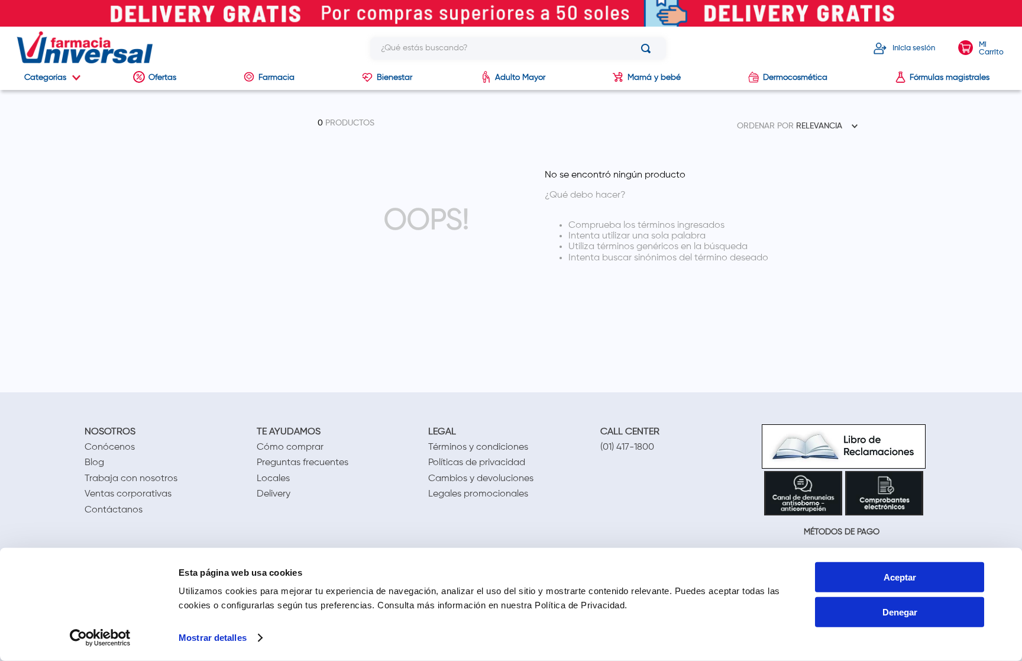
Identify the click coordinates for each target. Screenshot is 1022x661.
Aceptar (900, 577)
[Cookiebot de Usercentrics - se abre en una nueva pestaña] (100, 638)
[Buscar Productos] (648, 48)
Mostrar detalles (213, 638)
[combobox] (518, 48)
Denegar (899, 612)
